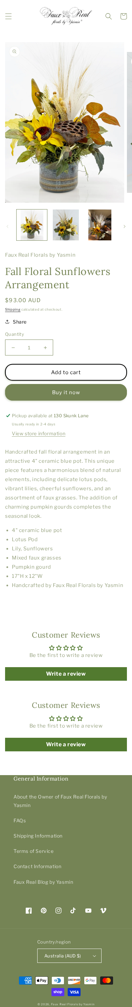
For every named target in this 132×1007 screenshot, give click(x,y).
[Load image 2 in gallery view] (65, 224)
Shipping (13, 309)
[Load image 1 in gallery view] (32, 224)
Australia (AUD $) (62, 955)
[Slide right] (124, 226)
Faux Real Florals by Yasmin (72, 1004)
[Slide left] (7, 226)
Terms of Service (34, 851)
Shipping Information (38, 836)
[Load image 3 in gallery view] (100, 224)
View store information (38, 433)
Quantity (14, 334)
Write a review (66, 674)
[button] (8, 16)
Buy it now (66, 392)
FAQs (20, 820)
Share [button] (20, 322)
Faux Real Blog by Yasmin (43, 882)
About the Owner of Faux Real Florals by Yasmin (60, 801)
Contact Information (37, 866)
